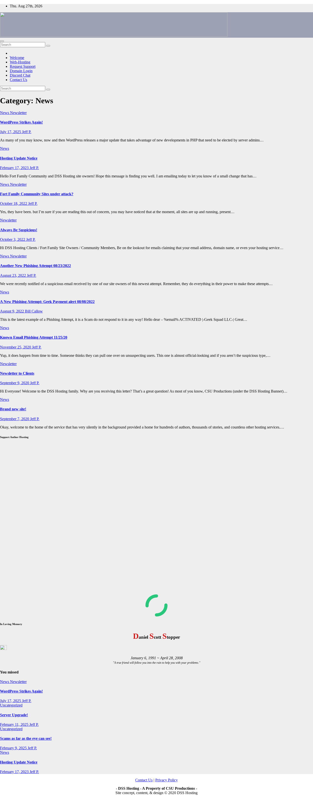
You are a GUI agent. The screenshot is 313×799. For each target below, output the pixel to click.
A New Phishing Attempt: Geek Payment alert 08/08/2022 (47, 302)
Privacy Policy (166, 780)
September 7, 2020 (15, 419)
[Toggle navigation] (2, 41)
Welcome (17, 58)
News (5, 113)
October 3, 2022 (13, 239)
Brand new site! (13, 409)
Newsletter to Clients (17, 373)
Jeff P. (26, 132)
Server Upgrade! (14, 715)
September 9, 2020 (15, 383)
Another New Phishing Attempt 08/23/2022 (35, 266)
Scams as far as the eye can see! (26, 738)
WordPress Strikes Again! (21, 122)
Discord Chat (20, 75)
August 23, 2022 (13, 275)
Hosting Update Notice (18, 158)
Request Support (22, 66)
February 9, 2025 (14, 748)
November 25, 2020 (16, 347)
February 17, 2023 (15, 168)
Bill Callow (34, 311)
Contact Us (18, 80)
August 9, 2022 (12, 311)
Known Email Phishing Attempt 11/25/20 (33, 337)
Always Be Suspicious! (18, 230)
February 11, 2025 (14, 724)
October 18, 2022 (14, 203)
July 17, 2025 (11, 132)
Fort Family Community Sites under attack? (36, 194)
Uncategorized (11, 705)
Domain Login (21, 71)
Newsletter (18, 113)
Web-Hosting (20, 62)
